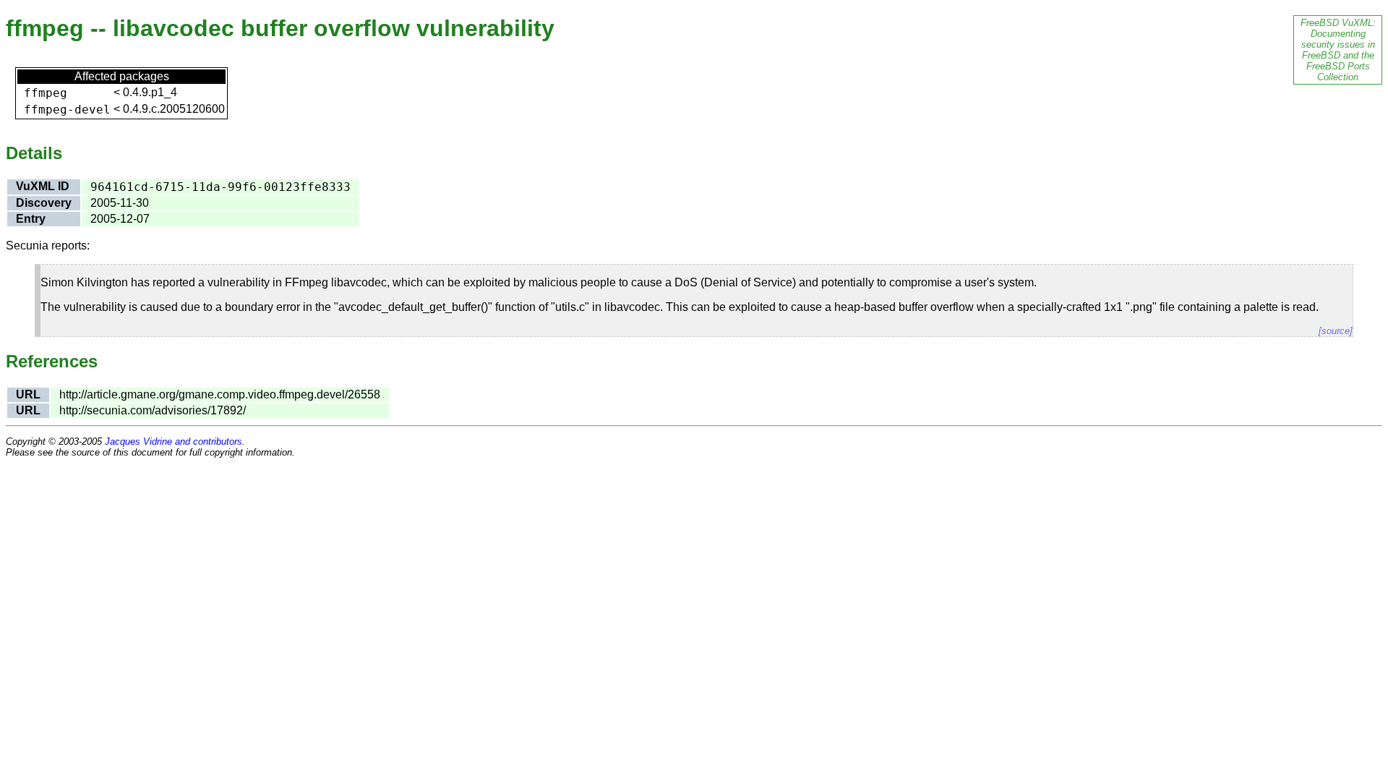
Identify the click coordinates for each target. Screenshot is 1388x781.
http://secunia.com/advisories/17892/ (152, 410)
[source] (1336, 330)
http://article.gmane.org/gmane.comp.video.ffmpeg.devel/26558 (219, 394)
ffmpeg (45, 93)
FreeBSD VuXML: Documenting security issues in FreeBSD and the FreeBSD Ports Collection (1338, 49)
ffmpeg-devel (67, 109)
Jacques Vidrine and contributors (173, 441)
